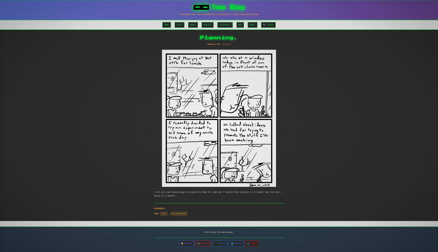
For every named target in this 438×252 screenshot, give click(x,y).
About (252, 25)
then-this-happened (179, 213)
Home (166, 25)
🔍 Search (268, 25)
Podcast (208, 25)
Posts (179, 25)
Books (193, 25)
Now (240, 25)
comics (164, 213)
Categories (225, 25)
